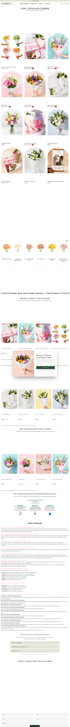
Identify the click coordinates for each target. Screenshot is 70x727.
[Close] (55, 352)
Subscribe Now (45, 367)
